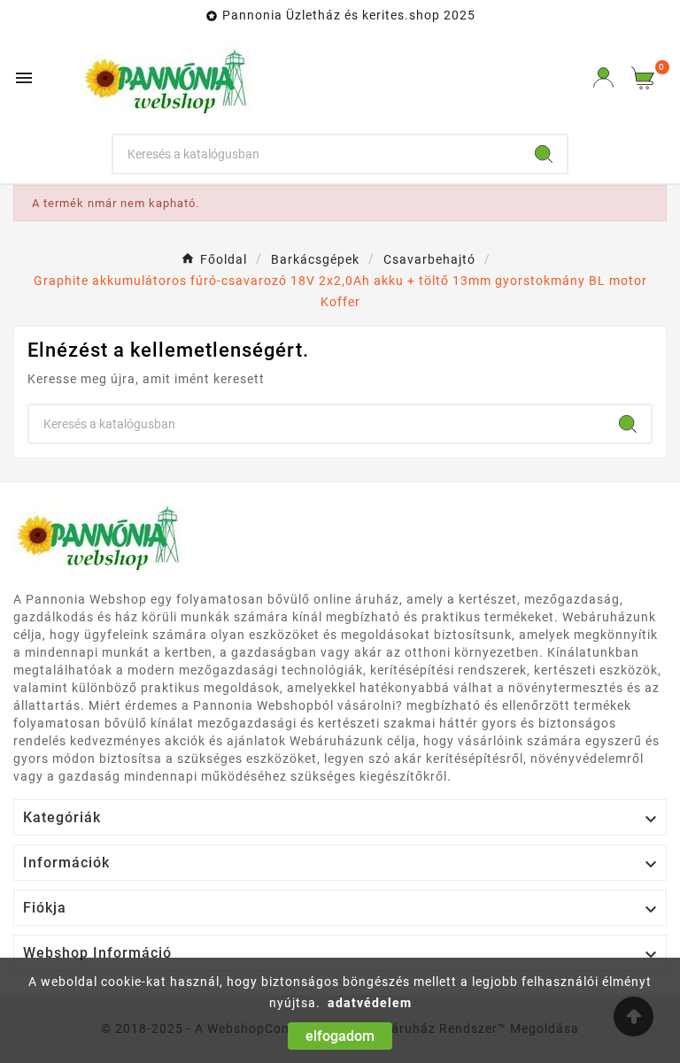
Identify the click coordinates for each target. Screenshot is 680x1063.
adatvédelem (370, 1003)
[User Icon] (603, 77)
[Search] (543, 154)
